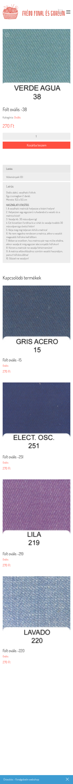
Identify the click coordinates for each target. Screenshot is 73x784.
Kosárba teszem (36, 145)
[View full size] (7, 34)
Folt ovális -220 (13, 650)
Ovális (17, 117)
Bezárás (67, 779)
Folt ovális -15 (12, 360)
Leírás (9, 168)
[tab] (36, 169)
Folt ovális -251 (13, 457)
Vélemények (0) (14, 177)
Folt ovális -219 (13, 554)
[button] (68, 11)
